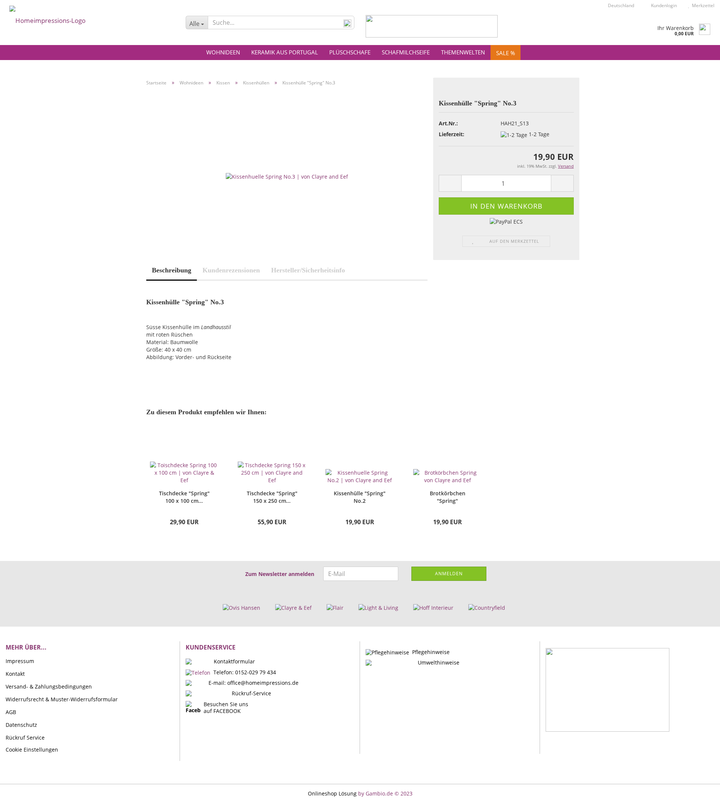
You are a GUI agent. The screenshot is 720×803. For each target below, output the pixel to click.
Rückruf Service (25, 737)
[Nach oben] (699, 792)
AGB (11, 712)
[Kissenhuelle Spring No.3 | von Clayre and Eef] (287, 175)
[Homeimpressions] (90, 19)
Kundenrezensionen (231, 270)
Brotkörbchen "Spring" (447, 497)
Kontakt (15, 673)
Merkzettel (702, 5)
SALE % (505, 53)
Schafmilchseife (406, 52)
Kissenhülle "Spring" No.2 (360, 497)
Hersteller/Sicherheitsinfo (308, 270)
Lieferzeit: (451, 134)
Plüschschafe (349, 52)
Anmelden (449, 573)
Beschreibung (171, 270)
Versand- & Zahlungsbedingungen (49, 686)
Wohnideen (223, 52)
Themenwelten (463, 52)
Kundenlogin (663, 5)
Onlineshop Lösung (332, 793)
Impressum (20, 661)
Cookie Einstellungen (32, 749)
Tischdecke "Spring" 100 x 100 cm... (184, 497)
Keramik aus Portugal (284, 52)
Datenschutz (21, 724)
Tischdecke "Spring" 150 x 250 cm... (272, 497)
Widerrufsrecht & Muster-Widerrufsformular (62, 699)
